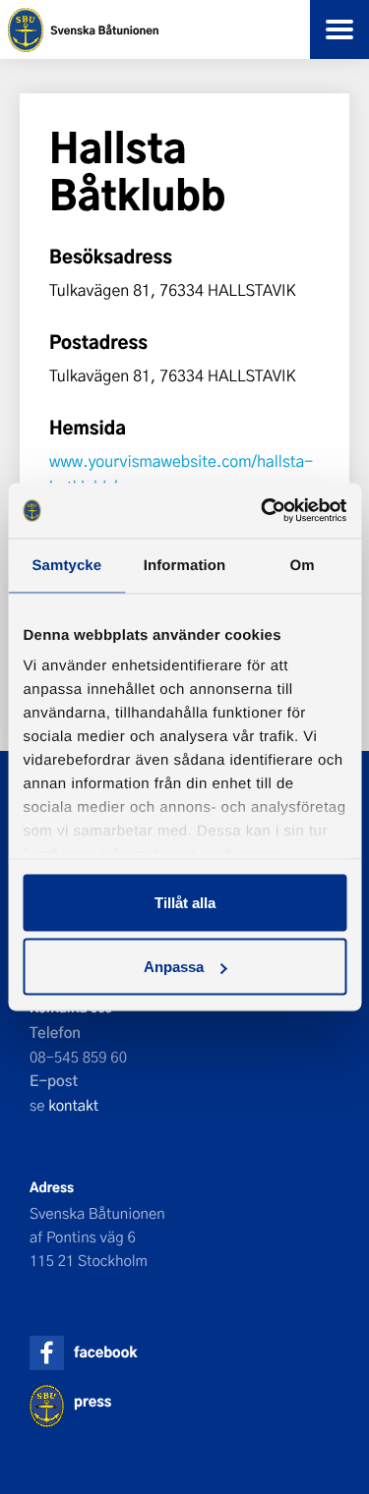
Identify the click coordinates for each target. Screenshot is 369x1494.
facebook (105, 1352)
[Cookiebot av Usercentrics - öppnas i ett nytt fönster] (262, 511)
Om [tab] (302, 564)
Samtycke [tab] (66, 564)
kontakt (73, 1105)
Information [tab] (185, 564)
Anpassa (174, 966)
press (92, 1401)
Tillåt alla (184, 901)
